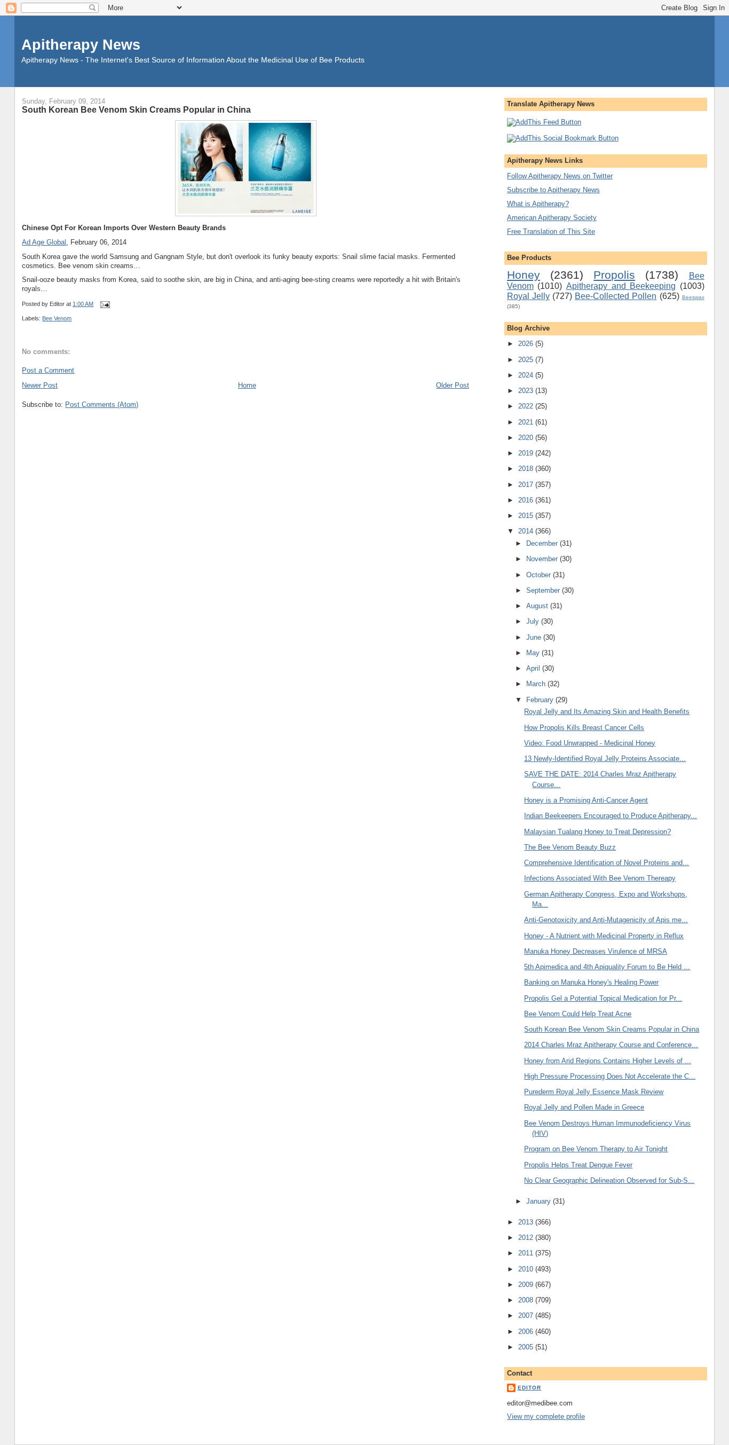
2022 (526, 406)
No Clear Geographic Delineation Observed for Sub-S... (609, 1180)
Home (247, 385)
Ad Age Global (44, 242)
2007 (526, 1316)
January (539, 1201)
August (538, 606)
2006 (526, 1332)
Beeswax (693, 297)
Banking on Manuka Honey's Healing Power (591, 982)
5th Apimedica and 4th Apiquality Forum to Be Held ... (607, 967)
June (534, 637)
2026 (526, 344)
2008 (526, 1300)
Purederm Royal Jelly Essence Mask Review (593, 1092)
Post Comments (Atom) (101, 404)
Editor (529, 1388)
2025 (526, 360)
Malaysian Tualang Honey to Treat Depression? (597, 832)
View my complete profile (546, 1416)
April (534, 668)
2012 (526, 1238)
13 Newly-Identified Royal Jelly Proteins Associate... (605, 759)
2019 (526, 453)
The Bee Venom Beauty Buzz (570, 847)
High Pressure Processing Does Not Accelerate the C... (609, 1076)
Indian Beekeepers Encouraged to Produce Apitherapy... (610, 816)
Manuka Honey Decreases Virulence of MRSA (595, 951)
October (539, 575)
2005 (526, 1347)
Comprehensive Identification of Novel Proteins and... (606, 863)
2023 (526, 391)
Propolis (614, 275)
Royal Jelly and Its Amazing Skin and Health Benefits (607, 712)
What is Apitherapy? (538, 204)
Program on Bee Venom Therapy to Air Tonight (596, 1149)
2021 (526, 422)
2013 (526, 1222)
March (537, 684)
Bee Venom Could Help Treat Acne (577, 1014)
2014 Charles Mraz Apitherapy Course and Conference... (611, 1045)
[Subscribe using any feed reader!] (544, 122)
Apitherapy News (80, 44)
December (543, 543)
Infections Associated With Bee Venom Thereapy (600, 878)
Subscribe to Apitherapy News (553, 190)
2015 (526, 516)
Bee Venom (57, 318)
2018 (526, 469)
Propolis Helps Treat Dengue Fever (578, 1165)
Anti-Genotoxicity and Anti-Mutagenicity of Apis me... (606, 920)
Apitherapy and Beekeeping (621, 285)
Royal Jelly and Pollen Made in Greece (584, 1107)
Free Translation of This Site (551, 231)
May (534, 653)
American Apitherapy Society (552, 218)
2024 (526, 375)
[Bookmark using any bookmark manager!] (563, 138)
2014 (526, 531)
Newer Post (40, 385)
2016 (526, 500)
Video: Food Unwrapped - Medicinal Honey (589, 743)
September (544, 590)
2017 (526, 485)
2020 (526, 438)
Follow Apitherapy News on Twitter (560, 176)
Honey (523, 275)
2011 (526, 1253)
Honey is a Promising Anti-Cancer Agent (586, 800)
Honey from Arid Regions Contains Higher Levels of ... (607, 1061)
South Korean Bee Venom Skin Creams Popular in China (136, 109)
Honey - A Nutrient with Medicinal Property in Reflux (604, 936)
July (533, 621)
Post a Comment (48, 370)
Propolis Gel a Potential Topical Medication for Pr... (603, 998)
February (541, 700)
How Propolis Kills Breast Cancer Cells (584, 728)
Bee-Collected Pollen (615, 296)
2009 (526, 1285)
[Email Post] (103, 304)
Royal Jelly (528, 296)
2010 (526, 1269)
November (543, 559)
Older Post (452, 385)
